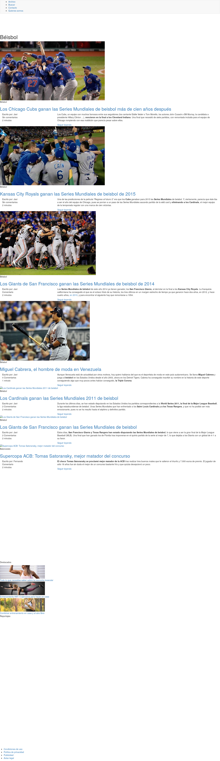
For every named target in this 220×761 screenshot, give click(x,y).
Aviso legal (9, 758)
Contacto (12, 7)
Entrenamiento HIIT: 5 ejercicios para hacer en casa (24, 596)
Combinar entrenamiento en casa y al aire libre (22, 613)
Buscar (11, 4)
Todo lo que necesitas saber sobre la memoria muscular (26, 580)
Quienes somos (15, 10)
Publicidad (8, 755)
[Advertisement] (73, 23)
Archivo (11, 1)
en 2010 (74, 294)
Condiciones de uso (13, 749)
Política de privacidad (14, 752)
